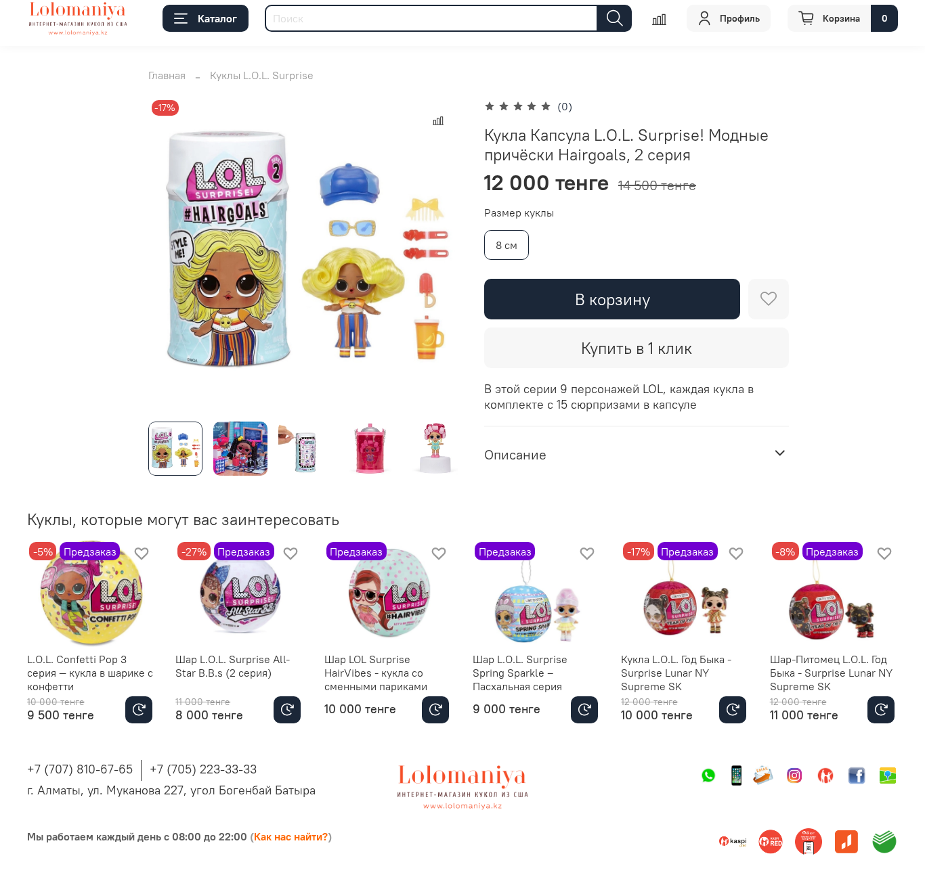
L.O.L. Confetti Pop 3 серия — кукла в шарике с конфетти (90, 672)
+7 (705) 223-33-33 (203, 769)
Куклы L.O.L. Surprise (262, 75)
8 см (506, 245)
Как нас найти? (291, 836)
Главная (167, 75)
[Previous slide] (170, 254)
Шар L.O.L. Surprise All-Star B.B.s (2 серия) (232, 665)
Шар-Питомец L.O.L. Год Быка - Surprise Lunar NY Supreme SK (831, 672)
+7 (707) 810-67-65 (80, 769)
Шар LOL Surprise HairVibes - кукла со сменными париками (375, 672)
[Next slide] (441, 254)
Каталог (217, 18)
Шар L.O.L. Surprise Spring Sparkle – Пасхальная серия (520, 672)
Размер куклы (519, 212)
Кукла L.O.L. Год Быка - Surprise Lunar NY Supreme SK (676, 672)
